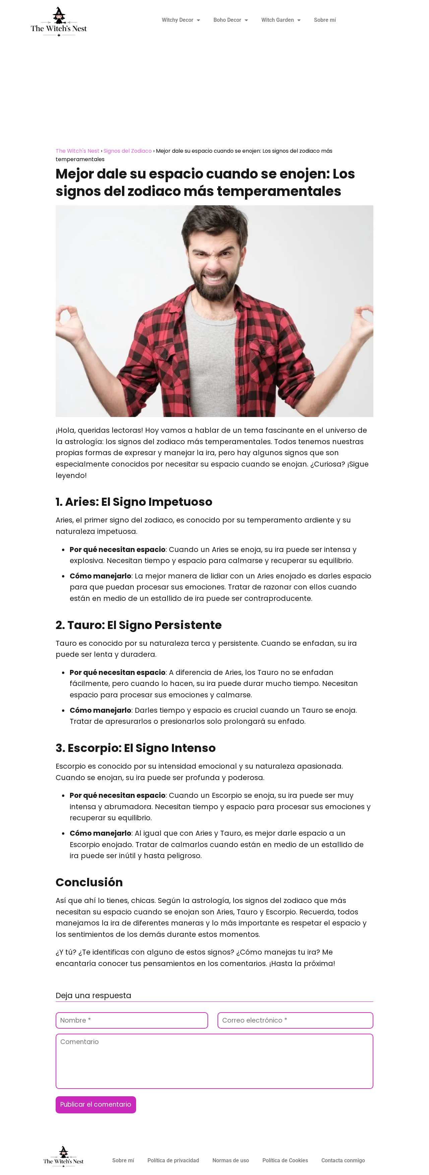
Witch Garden (277, 20)
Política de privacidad (173, 1160)
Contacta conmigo (343, 1160)
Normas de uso (230, 1160)
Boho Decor (227, 20)
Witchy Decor (177, 20)
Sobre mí (325, 20)
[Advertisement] (214, 96)
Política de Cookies (285, 1160)
